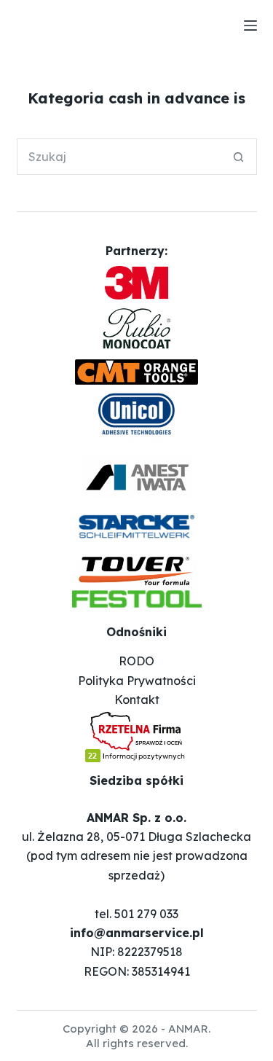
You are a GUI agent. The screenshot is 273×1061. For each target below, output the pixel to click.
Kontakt (136, 699)
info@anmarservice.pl (137, 932)
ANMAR (188, 1028)
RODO (136, 661)
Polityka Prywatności (137, 680)
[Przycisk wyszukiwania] (238, 156)
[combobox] (119, 156)
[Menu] (250, 25)
